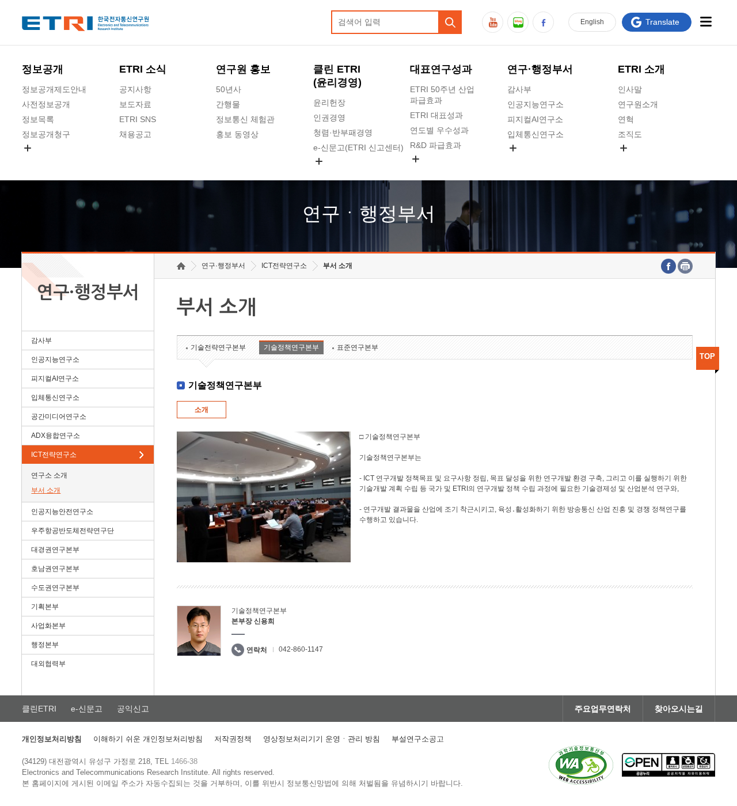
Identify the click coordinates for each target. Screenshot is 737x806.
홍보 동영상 (237, 134)
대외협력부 (48, 664)
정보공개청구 (46, 134)
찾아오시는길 (679, 708)
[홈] (181, 266)
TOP (707, 356)
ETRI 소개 (641, 69)
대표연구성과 (441, 69)
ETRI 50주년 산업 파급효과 (442, 95)
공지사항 (135, 89)
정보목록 (38, 119)
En (592, 22)
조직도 (630, 134)
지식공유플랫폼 (438, 172)
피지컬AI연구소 (535, 119)
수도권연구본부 (55, 588)
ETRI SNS (137, 119)
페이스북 (543, 22)
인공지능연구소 (535, 104)
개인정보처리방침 (52, 739)
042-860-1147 (301, 649)
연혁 (626, 119)
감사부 (519, 89)
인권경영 (329, 117)
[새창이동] (581, 765)
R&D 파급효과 (435, 145)
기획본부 (45, 607)
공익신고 (329, 174)
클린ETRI (39, 708)
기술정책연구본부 (291, 347)
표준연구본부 (357, 347)
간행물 (228, 104)
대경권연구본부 (55, 550)
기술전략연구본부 (218, 347)
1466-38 (184, 761)
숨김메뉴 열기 (27, 148)
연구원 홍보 (243, 69)
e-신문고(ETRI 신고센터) (358, 147)
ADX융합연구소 (55, 436)
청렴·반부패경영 (343, 132)
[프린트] (685, 266)
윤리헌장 (329, 102)
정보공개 (42, 69)
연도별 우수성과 (439, 130)
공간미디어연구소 (539, 161)
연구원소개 (638, 104)
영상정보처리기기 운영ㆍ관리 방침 (321, 739)
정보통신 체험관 (245, 119)
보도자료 (135, 104)
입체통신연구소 (535, 134)
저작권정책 (233, 739)
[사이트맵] (706, 22)
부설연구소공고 (418, 739)
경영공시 (38, 161)
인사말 (630, 89)
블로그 (518, 22)
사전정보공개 (46, 104)
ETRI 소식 (142, 69)
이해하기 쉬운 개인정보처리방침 (148, 739)
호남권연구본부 (55, 569)
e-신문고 (86, 708)
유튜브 (492, 22)
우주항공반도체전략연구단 (72, 531)
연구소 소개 (49, 475)
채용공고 (135, 134)
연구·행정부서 (540, 69)
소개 (201, 410)
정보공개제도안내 (54, 89)
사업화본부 (48, 626)
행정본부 (45, 645)
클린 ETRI (337, 75)
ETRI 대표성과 (436, 115)
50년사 (228, 89)
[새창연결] (668, 266)
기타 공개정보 (643, 161)
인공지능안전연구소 (62, 512)
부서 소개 (45, 490)
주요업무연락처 (603, 708)
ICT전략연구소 (54, 455)
